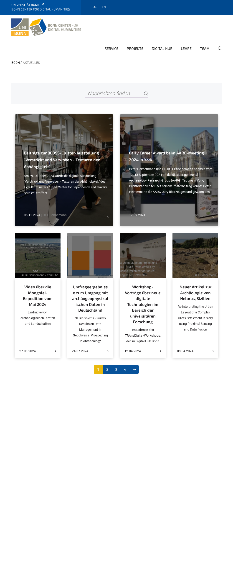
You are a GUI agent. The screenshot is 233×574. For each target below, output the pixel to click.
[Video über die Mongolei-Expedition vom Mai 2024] (54, 351)
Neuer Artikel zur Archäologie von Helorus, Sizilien (195, 292)
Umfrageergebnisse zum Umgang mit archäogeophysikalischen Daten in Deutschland (90, 298)
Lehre (186, 48)
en (104, 7)
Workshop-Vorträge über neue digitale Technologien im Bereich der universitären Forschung (143, 304)
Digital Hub (162, 48)
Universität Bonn (25, 5)
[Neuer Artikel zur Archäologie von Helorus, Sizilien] (212, 351)
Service (111, 48)
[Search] (146, 94)
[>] (134, 369)
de (94, 7)
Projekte (135, 48)
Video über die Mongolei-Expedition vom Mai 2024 (38, 295)
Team (205, 48)
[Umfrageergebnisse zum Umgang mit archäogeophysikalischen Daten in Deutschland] (107, 351)
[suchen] (218, 51)
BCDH (15, 62)
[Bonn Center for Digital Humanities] (46, 27)
